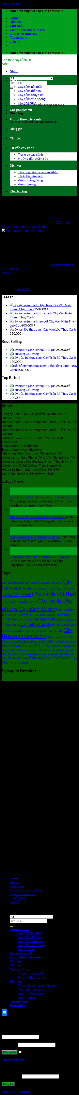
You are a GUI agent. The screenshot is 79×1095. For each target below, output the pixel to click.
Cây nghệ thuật (35, 624)
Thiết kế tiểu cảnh (30, 176)
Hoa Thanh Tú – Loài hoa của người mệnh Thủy (42, 497)
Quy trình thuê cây (23, 33)
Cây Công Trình (18, 594)
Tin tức (15, 138)
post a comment (62, 265)
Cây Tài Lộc (51, 641)
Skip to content (12, 3)
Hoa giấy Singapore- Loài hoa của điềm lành (40, 557)
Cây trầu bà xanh (32, 641)
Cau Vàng (35, 582)
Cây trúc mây (52, 637)
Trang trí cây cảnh (30, 154)
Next (7, 273)
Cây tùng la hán (59, 645)
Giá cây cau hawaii (48, 653)
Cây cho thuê (19, 80)
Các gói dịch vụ (21, 110)
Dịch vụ (15, 21)
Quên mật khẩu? (13, 1060)
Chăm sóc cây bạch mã (52, 582)
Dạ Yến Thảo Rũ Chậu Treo (25, 653)
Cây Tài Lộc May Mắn (33, 645)
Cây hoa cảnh (27, 103)
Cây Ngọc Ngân (22, 631)
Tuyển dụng (18, 37)
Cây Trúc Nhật (67, 637)
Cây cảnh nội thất (30, 86)
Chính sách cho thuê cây (27, 30)
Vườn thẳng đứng (30, 180)
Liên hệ (15, 41)
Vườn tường (27, 184)
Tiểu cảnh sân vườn (43, 658)
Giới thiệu (17, 26)
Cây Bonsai (29, 588)
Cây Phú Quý (55, 630)
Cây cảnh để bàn (29, 91)
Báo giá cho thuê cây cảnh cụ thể (24, 226)
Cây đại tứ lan (64, 650)
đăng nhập (22, 289)
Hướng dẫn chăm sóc (33, 158)
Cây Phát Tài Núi (39, 631)
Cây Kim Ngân (59, 614)
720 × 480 (63, 222)
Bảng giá (16, 129)
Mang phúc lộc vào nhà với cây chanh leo (38, 517)
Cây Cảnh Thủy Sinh (19, 601)
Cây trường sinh (11, 641)
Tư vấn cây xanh (22, 148)
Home (14, 18)
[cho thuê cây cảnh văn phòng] (23, 230)
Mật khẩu (9, 1044)
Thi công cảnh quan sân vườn (38, 172)
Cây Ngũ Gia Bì (59, 624)
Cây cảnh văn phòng (32, 99)
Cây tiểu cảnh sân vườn (37, 633)
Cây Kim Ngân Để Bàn (44, 619)
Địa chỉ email (11, 1076)
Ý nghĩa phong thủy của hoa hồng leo (35, 537)
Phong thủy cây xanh (25, 119)
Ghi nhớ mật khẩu (34, 1052)
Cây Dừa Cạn (43, 614)
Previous (10, 268)
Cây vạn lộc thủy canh (15, 650)
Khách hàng (18, 191)
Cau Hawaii (8, 582)
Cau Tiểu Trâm (22, 582)
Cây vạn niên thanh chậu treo (42, 650)
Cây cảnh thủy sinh (31, 95)
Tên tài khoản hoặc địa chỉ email (24, 1032)
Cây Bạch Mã (44, 588)
